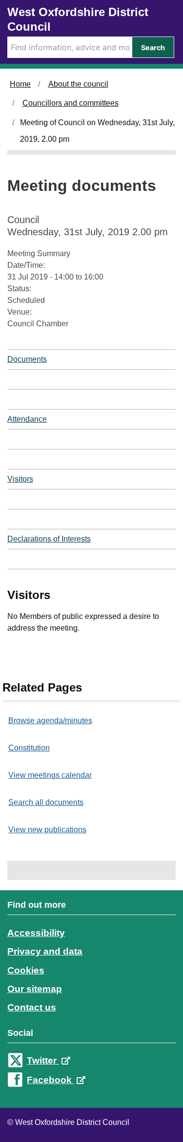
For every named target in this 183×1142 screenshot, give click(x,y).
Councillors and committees (70, 103)
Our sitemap (34, 989)
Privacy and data (44, 951)
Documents (27, 359)
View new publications (47, 829)
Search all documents (45, 802)
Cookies (25, 970)
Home (20, 84)
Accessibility (36, 933)
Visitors (20, 479)
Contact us (31, 1007)
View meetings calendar (50, 775)
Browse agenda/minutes (50, 720)
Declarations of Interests (49, 539)
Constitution (29, 748)
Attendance (27, 419)
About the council (78, 84)
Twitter (43, 1060)
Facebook (50, 1080)
